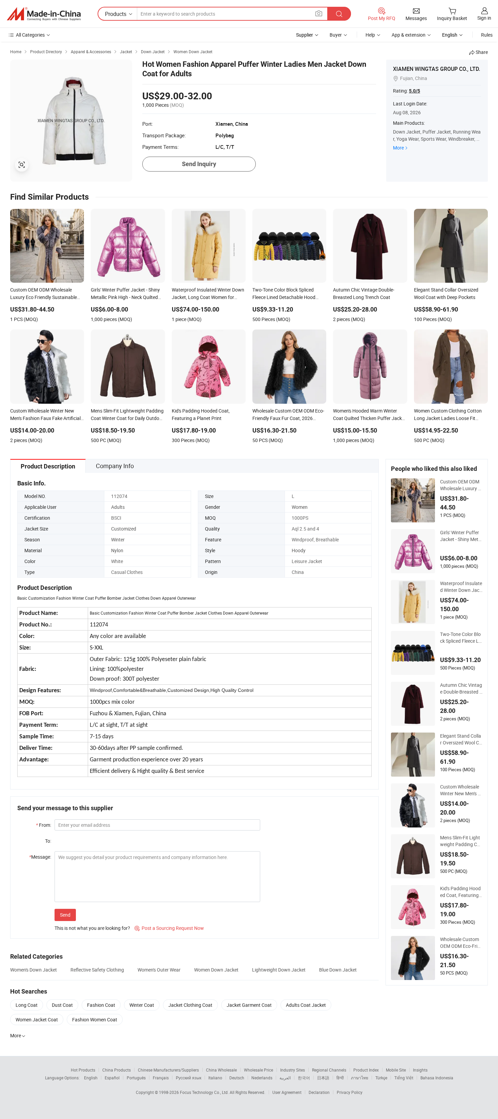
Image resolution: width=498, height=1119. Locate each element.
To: (48, 841)
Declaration (319, 1092)
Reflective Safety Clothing (97, 969)
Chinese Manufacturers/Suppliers (168, 1070)
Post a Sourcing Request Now (169, 928)
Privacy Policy (349, 1092)
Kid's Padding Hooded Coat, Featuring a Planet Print (461, 892)
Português (136, 1077)
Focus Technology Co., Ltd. (205, 1092)
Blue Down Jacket (338, 969)
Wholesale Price (258, 1070)
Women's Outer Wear (159, 969)
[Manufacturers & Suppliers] (44, 14)
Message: (40, 857)
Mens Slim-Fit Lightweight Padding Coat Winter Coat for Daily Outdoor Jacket (461, 841)
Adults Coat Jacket (306, 1005)
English (91, 1077)
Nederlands (261, 1077)
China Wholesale (221, 1070)
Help (370, 35)
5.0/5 (414, 91)
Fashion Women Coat (94, 1019)
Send (65, 915)
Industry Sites (292, 1070)
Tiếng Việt (403, 1077)
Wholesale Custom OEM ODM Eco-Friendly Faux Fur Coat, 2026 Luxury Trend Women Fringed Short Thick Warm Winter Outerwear (461, 943)
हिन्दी (340, 1077)
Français (161, 1077)
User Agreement (287, 1092)
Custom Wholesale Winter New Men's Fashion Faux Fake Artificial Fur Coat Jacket (461, 790)
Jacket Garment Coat (249, 1005)
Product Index (366, 1070)
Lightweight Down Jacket (279, 969)
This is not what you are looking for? (92, 928)
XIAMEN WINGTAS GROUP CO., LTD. (436, 69)
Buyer (336, 35)
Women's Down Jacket (33, 969)
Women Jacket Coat (37, 1019)
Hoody (299, 550)
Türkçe (381, 1077)
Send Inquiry (199, 163)
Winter (118, 539)
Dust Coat (62, 1005)
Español (112, 1077)
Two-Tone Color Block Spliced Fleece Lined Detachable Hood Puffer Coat (461, 637)
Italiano (215, 1077)
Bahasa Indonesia (436, 1077)
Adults (118, 507)
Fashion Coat (101, 1005)
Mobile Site (396, 1070)
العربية (285, 1077)
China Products (116, 1070)
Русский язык (188, 1077)
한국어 (304, 1077)
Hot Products (83, 1070)
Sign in (484, 18)
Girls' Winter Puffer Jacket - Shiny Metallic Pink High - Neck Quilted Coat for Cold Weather (461, 536)
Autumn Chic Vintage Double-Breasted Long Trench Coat (461, 688)
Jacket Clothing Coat (190, 1005)
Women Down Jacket (216, 969)
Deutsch (236, 1077)
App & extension (409, 35)
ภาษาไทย (359, 1077)
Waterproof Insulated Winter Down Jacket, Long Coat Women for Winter (461, 587)
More (398, 147)
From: (43, 825)
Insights (420, 1070)
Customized (123, 528)
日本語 (323, 1077)
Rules (487, 35)
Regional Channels (329, 1070)
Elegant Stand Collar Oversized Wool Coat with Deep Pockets (461, 739)
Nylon (117, 550)
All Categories (30, 35)
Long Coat (27, 1005)
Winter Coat (141, 1005)
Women (300, 507)
